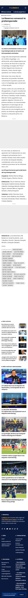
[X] (4, 529)
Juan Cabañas (6, 265)
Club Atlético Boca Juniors (9, 519)
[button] (21, 594)
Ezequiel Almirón (7, 258)
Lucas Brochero (20, 267)
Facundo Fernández (8, 260)
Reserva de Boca (7, 15)
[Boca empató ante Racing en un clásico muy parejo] (14, 490)
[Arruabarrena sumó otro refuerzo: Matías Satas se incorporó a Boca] (22, 332)
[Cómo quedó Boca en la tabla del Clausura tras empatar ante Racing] (14, 468)
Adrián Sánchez (7, 251)
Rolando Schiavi (7, 281)
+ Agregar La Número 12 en (10, 28)
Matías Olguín (6, 269)
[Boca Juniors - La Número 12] (14, 8)
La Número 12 (7, 24)
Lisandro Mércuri (7, 267)
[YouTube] (7, 529)
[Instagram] (12, 529)
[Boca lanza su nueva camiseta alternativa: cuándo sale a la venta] (22, 326)
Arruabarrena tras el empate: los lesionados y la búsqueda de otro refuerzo (13, 387)
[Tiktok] (15, 529)
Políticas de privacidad (9, 595)
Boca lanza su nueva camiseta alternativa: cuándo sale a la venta (8, 326)
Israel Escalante (19, 263)
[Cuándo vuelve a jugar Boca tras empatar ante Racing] (14, 446)
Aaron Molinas (17, 249)
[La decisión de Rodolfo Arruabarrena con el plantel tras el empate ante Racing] (14, 400)
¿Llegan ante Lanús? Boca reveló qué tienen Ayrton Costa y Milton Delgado (9, 358)
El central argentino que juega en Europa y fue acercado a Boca (9, 352)
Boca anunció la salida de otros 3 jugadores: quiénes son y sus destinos (9, 345)
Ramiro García (6, 278)
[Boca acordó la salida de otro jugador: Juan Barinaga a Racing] (22, 339)
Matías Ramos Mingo (8, 272)
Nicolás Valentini (19, 274)
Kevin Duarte (17, 265)
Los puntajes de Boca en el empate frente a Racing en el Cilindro (13, 434)
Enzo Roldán (6, 256)
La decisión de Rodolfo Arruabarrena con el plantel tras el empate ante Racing (14, 411)
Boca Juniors (6, 254)
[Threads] (17, 529)
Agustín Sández (19, 251)
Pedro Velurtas (19, 276)
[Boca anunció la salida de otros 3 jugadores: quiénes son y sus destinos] (22, 345)
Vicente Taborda (7, 285)
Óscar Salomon (7, 276)
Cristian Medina (18, 254)
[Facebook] (2, 529)
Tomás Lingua (20, 283)
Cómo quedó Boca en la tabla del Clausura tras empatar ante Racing (14, 479)
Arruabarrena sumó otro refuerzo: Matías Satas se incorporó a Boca (9, 332)
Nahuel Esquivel (7, 274)
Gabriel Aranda (7, 263)
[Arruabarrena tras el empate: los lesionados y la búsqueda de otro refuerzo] (14, 376)
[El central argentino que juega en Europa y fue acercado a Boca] (22, 352)
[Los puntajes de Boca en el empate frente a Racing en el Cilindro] (14, 424)
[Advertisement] (14, 2)
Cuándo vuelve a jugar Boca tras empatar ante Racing (13, 456)
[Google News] (10, 529)
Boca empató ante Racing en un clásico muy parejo (13, 501)
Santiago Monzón (8, 283)
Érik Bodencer (16, 256)
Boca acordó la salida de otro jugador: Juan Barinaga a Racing (9, 339)
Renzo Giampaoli (18, 278)
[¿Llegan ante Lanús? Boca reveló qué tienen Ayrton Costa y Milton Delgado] (22, 358)
